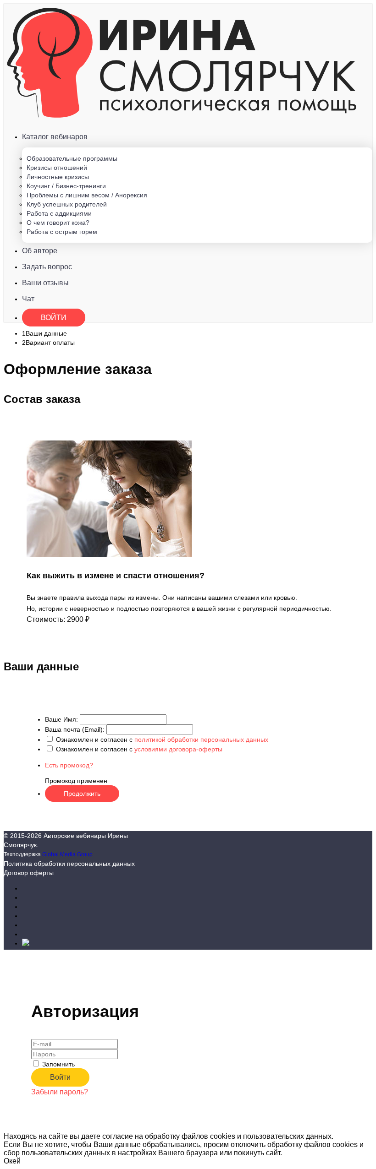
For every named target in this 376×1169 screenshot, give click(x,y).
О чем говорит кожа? (58, 222)
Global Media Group (67, 854)
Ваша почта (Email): (75, 729)
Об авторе (39, 251)
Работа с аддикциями (59, 213)
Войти (53, 317)
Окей (12, 1161)
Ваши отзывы (45, 283)
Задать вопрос (47, 267)
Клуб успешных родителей (67, 204)
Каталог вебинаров (55, 137)
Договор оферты (29, 872)
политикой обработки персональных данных (201, 739)
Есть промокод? (69, 765)
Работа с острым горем (62, 231)
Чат (28, 299)
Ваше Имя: (61, 719)
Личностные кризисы (58, 176)
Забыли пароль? (59, 1092)
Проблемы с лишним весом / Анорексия (87, 195)
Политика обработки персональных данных (69, 863)
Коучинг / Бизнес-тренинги (66, 186)
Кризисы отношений (57, 167)
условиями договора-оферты (178, 749)
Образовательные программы (72, 158)
